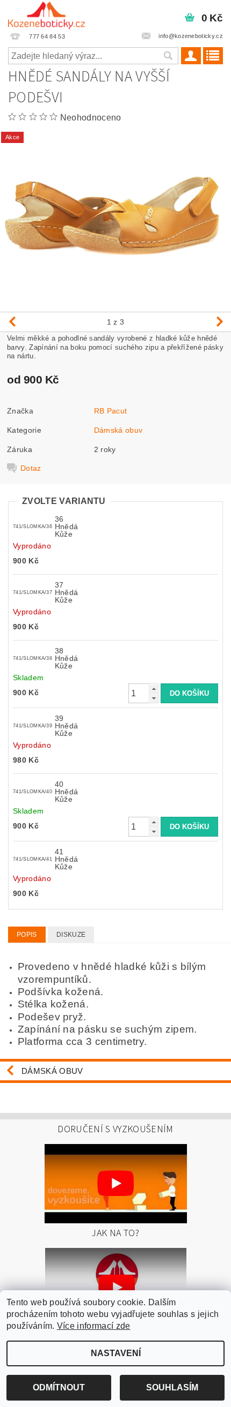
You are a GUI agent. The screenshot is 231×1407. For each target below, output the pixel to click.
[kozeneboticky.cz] (46, 14)
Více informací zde (94, 1325)
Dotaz (30, 468)
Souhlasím (172, 1387)
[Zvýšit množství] (153, 688)
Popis (27, 934)
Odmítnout (59, 1387)
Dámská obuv (118, 430)
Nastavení (116, 1353)
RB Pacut (110, 411)
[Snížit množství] (153, 698)
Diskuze (70, 934)
